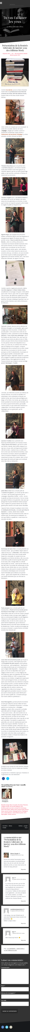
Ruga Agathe (4, 814)
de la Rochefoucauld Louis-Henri (12, 807)
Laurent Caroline (8, 811)
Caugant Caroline (5, 806)
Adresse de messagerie (8, 993)
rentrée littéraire (8, 812)
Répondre (23, 869)
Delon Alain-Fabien (5, 809)
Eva (12, 53)
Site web (3, 1000)
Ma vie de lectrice (19, 53)
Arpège (7, 805)
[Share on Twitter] (7, 779)
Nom (3, 986)
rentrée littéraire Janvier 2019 (19, 812)
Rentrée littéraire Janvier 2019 (18, 54)
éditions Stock (14, 809)
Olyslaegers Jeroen (17, 811)
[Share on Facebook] (3, 779)
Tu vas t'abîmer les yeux (15, 19)
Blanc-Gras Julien (14, 805)
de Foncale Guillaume (15, 806)
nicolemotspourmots (16, 909)
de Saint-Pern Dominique (20, 808)
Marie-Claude (14, 853)
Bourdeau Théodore (23, 805)
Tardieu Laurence (12, 814)
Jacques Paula (21, 809)
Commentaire (5, 967)
